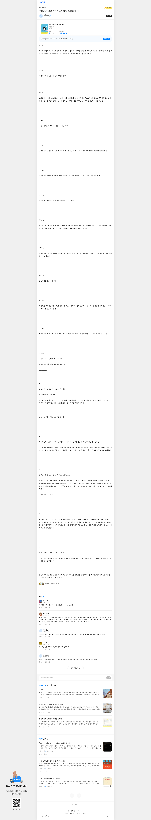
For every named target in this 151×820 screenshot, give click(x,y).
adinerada (46, 613)
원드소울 (45, 600)
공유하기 (111, 816)
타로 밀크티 (46, 655)
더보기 (111, 2)
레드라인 (45, 630)
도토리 (45, 642)
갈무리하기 (107, 816)
